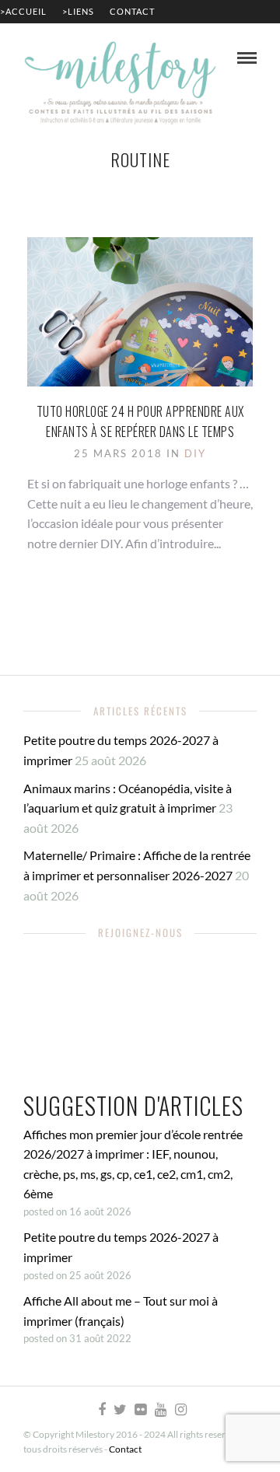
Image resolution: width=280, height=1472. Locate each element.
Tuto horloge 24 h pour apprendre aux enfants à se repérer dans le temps (140, 421)
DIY (195, 453)
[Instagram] (180, 1410)
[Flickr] (140, 1410)
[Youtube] (160, 1410)
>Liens (78, 11)
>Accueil (23, 11)
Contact (132, 11)
